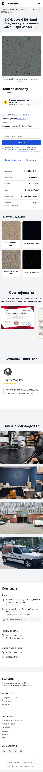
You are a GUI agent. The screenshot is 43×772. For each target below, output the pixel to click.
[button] (21, 102)
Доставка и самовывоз (12, 720)
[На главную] (10, 3)
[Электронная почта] (21, 751)
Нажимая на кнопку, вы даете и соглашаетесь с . (22, 149)
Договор (5, 731)
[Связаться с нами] (38, 761)
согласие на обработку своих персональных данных (20, 148)
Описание (31, 160)
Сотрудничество (9, 697)
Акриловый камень (20, 115)
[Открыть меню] (38, 3)
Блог (4, 708)
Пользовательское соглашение (21, 766)
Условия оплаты (9, 724)
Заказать (21, 143)
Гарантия (6, 727)
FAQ (3, 738)
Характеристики (12, 160)
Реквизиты (6, 701)
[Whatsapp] (9, 751)
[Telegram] (15, 751)
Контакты (6, 705)
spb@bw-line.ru (12, 657)
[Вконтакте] (4, 751)
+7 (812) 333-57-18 (14, 652)
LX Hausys (21, 118)
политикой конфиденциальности (28, 151)
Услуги (5, 734)
